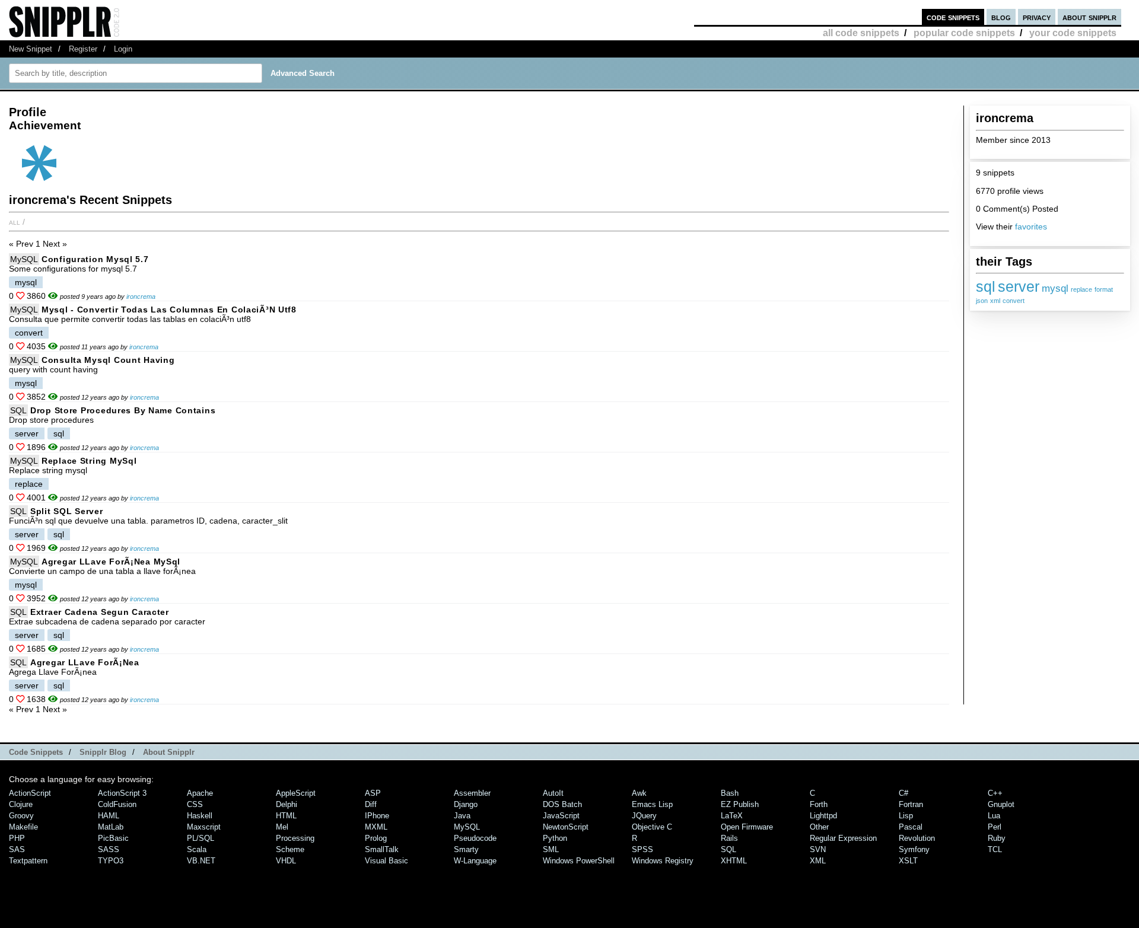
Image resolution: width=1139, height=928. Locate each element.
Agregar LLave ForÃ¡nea (84, 662)
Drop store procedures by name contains (122, 410)
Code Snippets (36, 752)
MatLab (110, 826)
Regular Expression (843, 838)
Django (466, 804)
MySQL (24, 259)
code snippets (953, 17)
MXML (376, 826)
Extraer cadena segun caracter (99, 612)
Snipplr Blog (102, 752)
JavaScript (561, 815)
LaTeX (732, 815)
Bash (730, 793)
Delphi (286, 804)
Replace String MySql (89, 460)
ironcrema (140, 296)
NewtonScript (565, 826)
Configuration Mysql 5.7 (95, 259)
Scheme (290, 849)
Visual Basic (386, 860)
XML (818, 860)
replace (1081, 289)
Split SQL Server (66, 511)
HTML (286, 815)
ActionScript (30, 793)
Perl (994, 826)
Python (555, 838)
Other (819, 826)
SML (551, 849)
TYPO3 (110, 860)
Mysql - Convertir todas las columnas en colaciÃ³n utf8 (169, 309)
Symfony (914, 849)
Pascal (910, 826)
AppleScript (296, 793)
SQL (18, 410)
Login (123, 48)
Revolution (917, 838)
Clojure (21, 804)
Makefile (23, 826)
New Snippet (30, 48)
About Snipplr (169, 752)
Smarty (466, 849)
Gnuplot (1001, 804)
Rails (729, 838)
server (1018, 286)
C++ (995, 793)
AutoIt (553, 793)
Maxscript (204, 826)
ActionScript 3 (122, 793)
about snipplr (1089, 17)
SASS (108, 849)
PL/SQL (200, 838)
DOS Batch (562, 804)
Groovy (21, 815)
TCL (995, 849)
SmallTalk (382, 849)
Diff (371, 804)
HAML (108, 815)
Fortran (911, 804)
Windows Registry (662, 860)
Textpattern (28, 860)
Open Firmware (747, 826)
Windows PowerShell (579, 860)
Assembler (472, 793)
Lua (994, 815)
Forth (819, 804)
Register (83, 48)
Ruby (997, 838)
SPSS (642, 849)
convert (1014, 300)
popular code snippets (964, 33)
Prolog (376, 838)
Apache (200, 793)
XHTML (734, 860)
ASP (373, 793)
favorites (1031, 226)
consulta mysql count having (108, 360)
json (982, 300)
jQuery (644, 815)
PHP (17, 838)
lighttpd (823, 815)
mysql (1055, 288)
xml (995, 300)
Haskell (199, 815)
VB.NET (201, 860)
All (14, 222)
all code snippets (861, 33)
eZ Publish (740, 804)
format (1104, 289)
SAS (17, 849)
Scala (196, 849)
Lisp (906, 815)
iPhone (377, 815)
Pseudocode (475, 838)
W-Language (475, 860)
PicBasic (113, 838)
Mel (282, 826)
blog (1001, 17)
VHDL (286, 860)
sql (985, 286)
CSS (195, 804)
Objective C (652, 826)
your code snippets (1072, 33)
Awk (639, 793)
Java (462, 815)
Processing (295, 838)
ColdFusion (117, 804)
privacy (1037, 17)
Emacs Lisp (652, 804)
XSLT (908, 860)
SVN (818, 849)
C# (903, 793)
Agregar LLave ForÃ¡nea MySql (111, 561)
